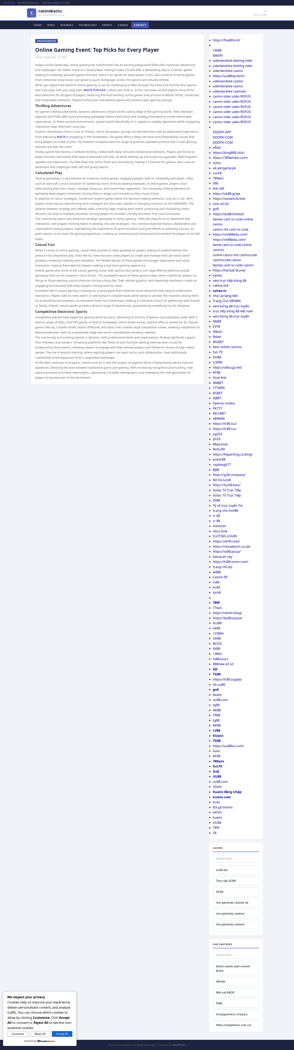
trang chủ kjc (223, 567)
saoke (217, 275)
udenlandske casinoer (229, 91)
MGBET (218, 342)
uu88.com (220, 700)
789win (218, 178)
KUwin (218, 736)
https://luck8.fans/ (227, 485)
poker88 (219, 459)
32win (217, 786)
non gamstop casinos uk (232, 902)
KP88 (216, 372)
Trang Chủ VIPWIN (227, 301)
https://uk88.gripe (226, 193)
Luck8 (217, 173)
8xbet (217, 336)
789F (216, 602)
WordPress (179, 1045)
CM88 (217, 50)
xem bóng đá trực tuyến (231, 306)
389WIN (219, 418)
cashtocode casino (227, 260)
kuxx (216, 751)
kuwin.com (222, 797)
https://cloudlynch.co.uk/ (232, 546)
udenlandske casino (228, 71)
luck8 (217, 592)
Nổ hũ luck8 (222, 480)
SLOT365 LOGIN (225, 536)
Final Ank (219, 377)
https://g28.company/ (229, 475)
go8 (216, 209)
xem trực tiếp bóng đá (229, 280)
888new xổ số (223, 664)
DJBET (217, 398)
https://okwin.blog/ (227, 613)
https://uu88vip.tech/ (229, 76)
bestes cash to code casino (233, 265)
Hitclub (220, 981)
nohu (217, 163)
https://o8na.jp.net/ (227, 367)
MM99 (217, 55)
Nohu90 (219, 449)
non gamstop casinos (230, 913)
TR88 (216, 715)
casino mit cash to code (230, 229)
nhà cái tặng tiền (225, 296)
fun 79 (217, 352)
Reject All (40, 1033)
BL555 (217, 643)
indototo (219, 526)
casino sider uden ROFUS (232, 96)
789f (216, 827)
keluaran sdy (222, 556)
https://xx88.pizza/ (227, 551)
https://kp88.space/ (227, 618)
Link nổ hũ (221, 204)
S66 (215, 183)
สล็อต (217, 147)
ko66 (216, 587)
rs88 (216, 582)
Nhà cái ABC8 (225, 992)
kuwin (217, 817)
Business (66, 25)
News (51, 25)
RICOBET (219, 413)
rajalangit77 (222, 464)
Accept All (62, 1033)
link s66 (218, 188)
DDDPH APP (222, 132)
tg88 (216, 705)
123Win (218, 633)
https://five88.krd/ (226, 40)
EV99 (216, 326)
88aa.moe (220, 444)
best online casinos (227, 347)
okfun (217, 812)
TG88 (217, 674)
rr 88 (216, 516)
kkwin (217, 695)
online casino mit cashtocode (235, 255)
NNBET (218, 383)
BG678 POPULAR (94, 90)
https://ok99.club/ (226, 541)
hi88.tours (220, 659)
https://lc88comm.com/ (230, 561)
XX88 (216, 500)
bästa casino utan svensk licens (233, 968)
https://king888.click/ (229, 152)
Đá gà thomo (223, 807)
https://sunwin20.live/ (229, 198)
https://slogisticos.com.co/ (233, 1025)
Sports (107, 25)
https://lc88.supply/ (227, 679)
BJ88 (216, 470)
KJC (215, 669)
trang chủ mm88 (225, 510)
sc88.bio (222, 870)
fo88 (219, 1003)
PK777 (217, 408)
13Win (217, 654)
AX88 (216, 648)
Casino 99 (220, 577)
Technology (88, 25)
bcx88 (217, 623)
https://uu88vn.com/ (228, 746)
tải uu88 (219, 684)
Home (38, 25)
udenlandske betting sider (233, 60)
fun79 (217, 766)
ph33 (216, 439)
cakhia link (221, 285)
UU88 (217, 776)
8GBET (218, 393)
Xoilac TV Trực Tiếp (227, 490)
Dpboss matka (224, 403)
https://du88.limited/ (228, 214)
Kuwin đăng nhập (227, 792)
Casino (123, 25)
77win (217, 608)
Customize (18, 1033)
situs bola (220, 531)
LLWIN (217, 362)
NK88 (217, 710)
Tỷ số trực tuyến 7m (228, 505)
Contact (140, 25)
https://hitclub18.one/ (229, 270)
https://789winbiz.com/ (230, 157)
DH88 (217, 357)
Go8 (216, 771)
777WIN (219, 388)
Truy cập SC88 (226, 880)
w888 (217, 572)
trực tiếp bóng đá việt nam (233, 311)
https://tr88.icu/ (225, 423)
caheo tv (219, 291)
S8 (214, 833)
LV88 (216, 730)
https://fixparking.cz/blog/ (233, 454)
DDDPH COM (223, 137)
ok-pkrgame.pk (224, 168)
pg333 (217, 434)
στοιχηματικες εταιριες (232, 1014)
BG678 (61, 137)
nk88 (216, 628)
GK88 (217, 638)
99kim (217, 331)
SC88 (219, 891)
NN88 (217, 321)
